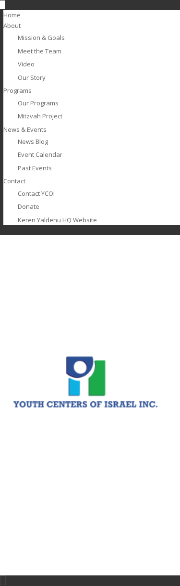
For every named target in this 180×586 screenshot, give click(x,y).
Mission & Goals (41, 37)
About (12, 25)
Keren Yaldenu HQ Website (57, 220)
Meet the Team (39, 51)
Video (26, 64)
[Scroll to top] (3, 580)
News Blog (33, 141)
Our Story (32, 77)
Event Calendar (40, 154)
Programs (17, 90)
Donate (28, 206)
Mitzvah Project (40, 116)
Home (12, 15)
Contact (14, 181)
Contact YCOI (36, 193)
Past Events (35, 168)
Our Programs (38, 103)
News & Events (25, 129)
